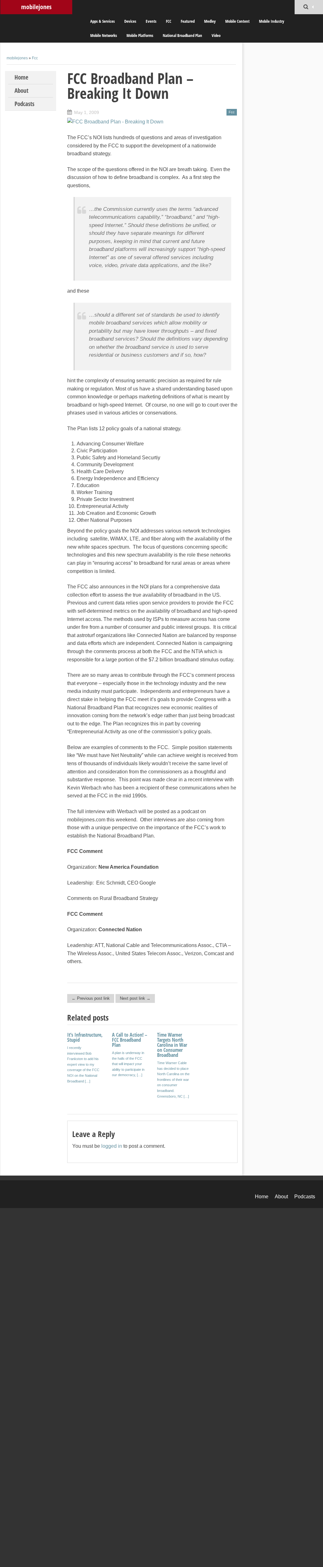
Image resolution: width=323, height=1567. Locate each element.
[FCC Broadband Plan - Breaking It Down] (115, 121)
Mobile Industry (271, 21)
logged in (111, 1146)
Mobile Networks (103, 35)
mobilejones (36, 7)
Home (21, 77)
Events (151, 21)
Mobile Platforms (139, 35)
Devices (130, 21)
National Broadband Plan (182, 35)
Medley (210, 21)
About (21, 90)
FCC (168, 21)
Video (216, 35)
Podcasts (24, 104)
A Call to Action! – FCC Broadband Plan (129, 1039)
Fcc (35, 58)
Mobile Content (237, 21)
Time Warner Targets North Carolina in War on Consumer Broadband (172, 1044)
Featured (188, 21)
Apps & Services (102, 21)
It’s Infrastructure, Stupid (85, 1037)
